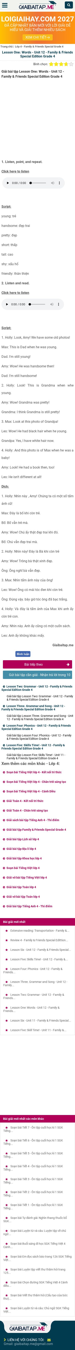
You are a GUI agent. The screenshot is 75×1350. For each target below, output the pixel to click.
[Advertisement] (37, 120)
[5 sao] (71, 64)
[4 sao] (66, 64)
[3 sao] (61, 64)
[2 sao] (56, 64)
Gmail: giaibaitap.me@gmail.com (28, 1344)
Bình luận (23, 654)
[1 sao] (51, 64)
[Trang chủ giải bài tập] (37, 9)
